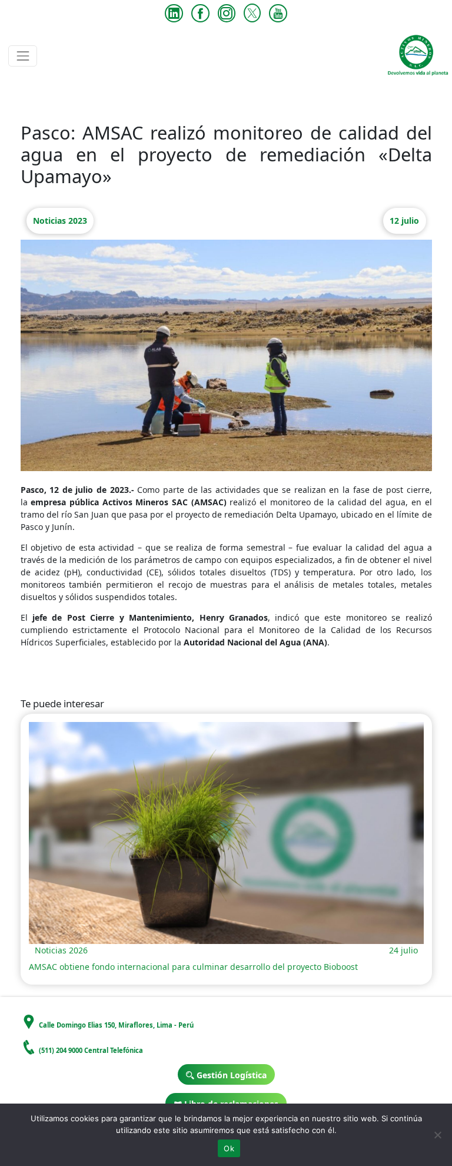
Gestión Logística (230, 1075)
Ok (229, 1148)
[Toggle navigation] (22, 55)
